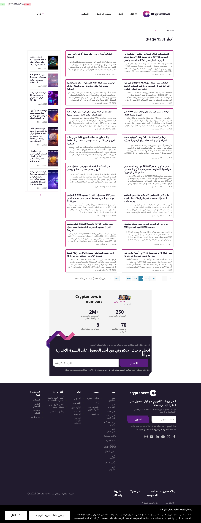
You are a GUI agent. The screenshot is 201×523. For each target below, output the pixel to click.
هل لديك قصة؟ (150, 502)
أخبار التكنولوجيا (111, 467)
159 (135, 278)
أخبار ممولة (111, 440)
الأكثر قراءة (58, 391)
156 (153, 278)
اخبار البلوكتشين (111, 429)
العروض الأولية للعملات (77, 420)
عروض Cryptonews (110, 445)
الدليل (78, 391)
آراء (97, 403)
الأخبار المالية (110, 462)
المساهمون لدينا (35, 393)
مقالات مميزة (93, 398)
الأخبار (121, 13)
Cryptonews (169, 30)
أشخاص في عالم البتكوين (93, 408)
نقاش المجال (110, 451)
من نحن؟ (135, 491)
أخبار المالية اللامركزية (111, 416)
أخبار (154, 30)
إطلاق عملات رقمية (55, 411)
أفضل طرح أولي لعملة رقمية (56, 405)
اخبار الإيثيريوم (112, 405)
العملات (36, 399)
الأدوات (85, 13)
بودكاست (95, 414)
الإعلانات (170, 502)
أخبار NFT (111, 411)
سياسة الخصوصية (123, 370)
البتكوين (77, 398)
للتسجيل (134, 363)
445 (117, 278)
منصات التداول (36, 411)
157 (147, 278)
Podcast (35, 417)
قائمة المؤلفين (119, 301)
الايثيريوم (77, 403)
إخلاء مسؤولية (167, 491)
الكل (132, 14)
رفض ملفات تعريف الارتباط (49, 515)
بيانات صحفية (110, 435)
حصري (96, 391)
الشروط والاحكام (118, 493)
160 (128, 278)
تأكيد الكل (16, 515)
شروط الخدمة (108, 370)
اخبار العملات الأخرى (110, 423)
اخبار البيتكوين (112, 399)
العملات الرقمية (104, 13)
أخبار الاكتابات (112, 456)
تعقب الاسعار (36, 405)
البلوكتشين (76, 407)
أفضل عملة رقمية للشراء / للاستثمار (56, 399)
